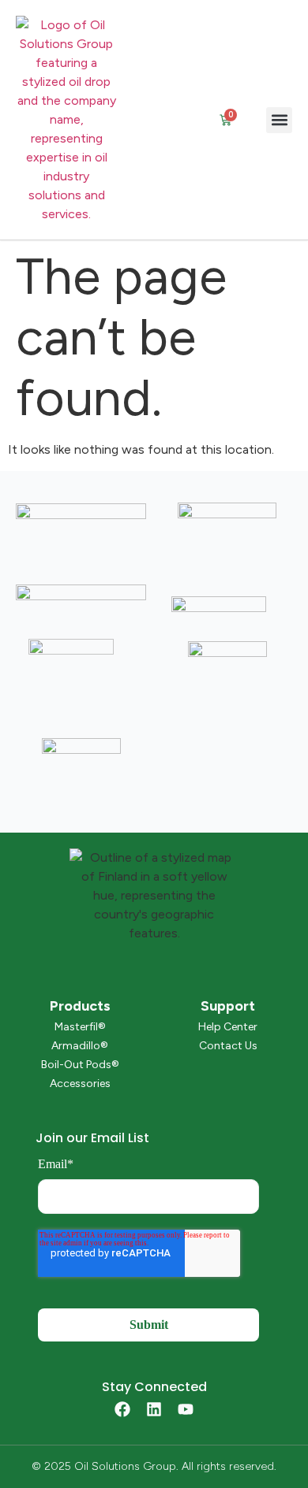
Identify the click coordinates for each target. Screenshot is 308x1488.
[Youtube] (185, 1409)
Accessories (80, 1083)
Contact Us (228, 1045)
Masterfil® (80, 1026)
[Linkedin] (154, 1409)
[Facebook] (122, 1409)
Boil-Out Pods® (80, 1064)
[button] (279, 120)
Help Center (227, 1026)
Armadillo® (79, 1045)
